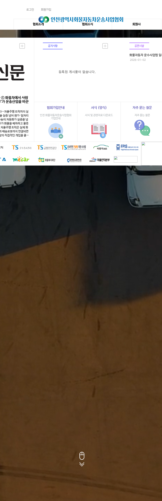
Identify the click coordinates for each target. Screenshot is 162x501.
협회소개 (38, 24)
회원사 (136, 24)
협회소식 (87, 24)
